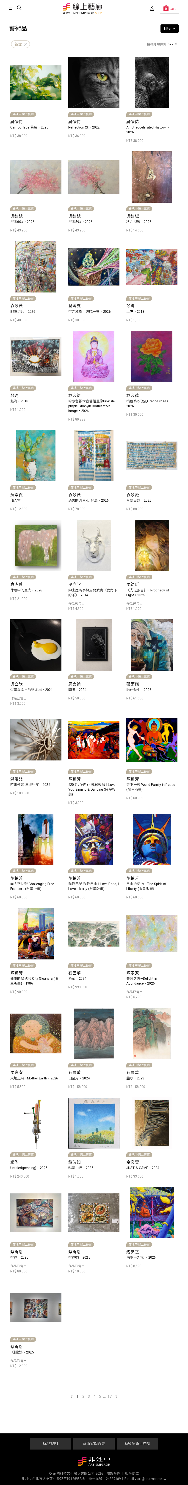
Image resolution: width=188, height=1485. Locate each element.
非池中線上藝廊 (82, 8)
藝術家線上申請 (137, 1443)
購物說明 (50, 1443)
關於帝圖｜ (115, 1474)
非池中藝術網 (94, 1462)
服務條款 (132, 1474)
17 (110, 1396)
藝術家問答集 (94, 1443)
